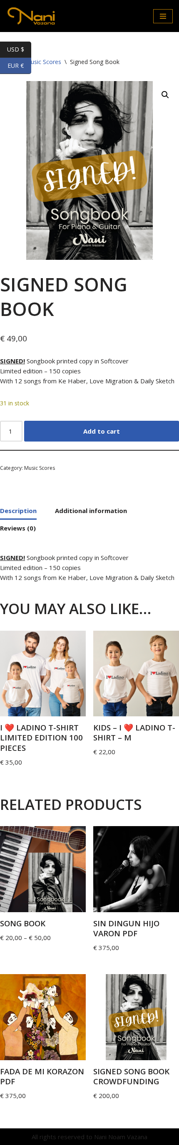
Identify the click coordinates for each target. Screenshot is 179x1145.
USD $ (19, 49)
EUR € (19, 65)
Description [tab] (18, 510)
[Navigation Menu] (163, 16)
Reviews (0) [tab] (18, 528)
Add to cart (101, 431)
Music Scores (39, 467)
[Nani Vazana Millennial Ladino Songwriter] (31, 16)
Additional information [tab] (91, 510)
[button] (165, 94)
